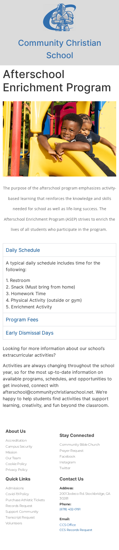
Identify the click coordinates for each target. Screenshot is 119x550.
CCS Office (68, 525)
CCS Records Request (76, 530)
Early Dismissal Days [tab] (29, 333)
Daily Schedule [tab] (23, 250)
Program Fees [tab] (22, 319)
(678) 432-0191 (70, 509)
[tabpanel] (59, 285)
